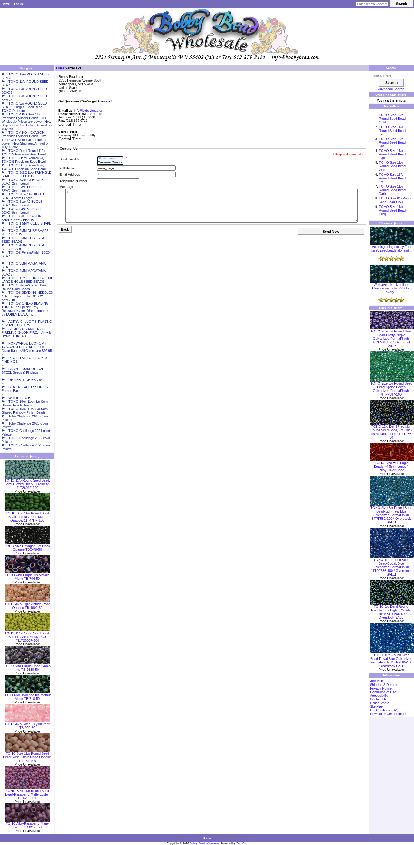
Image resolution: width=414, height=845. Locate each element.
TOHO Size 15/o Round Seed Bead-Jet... (393, 178)
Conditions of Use (383, 692)
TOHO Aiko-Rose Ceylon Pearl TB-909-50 (27, 726)
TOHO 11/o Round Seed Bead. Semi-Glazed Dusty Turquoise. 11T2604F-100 (27, 484)
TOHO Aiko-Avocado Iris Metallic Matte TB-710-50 (27, 696)
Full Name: (67, 168)
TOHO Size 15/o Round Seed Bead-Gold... (393, 118)
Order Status (379, 703)
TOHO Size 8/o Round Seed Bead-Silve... (395, 200)
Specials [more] (391, 307)
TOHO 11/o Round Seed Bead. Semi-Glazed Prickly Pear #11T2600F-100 (27, 636)
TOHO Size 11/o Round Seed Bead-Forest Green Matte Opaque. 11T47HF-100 (27, 516)
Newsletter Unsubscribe (388, 714)
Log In (18, 3)
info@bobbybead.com (89, 110)
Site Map (376, 706)
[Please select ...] (110, 159)
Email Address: (70, 174)
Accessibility (379, 695)
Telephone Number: (73, 181)
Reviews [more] (391, 223)
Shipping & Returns (384, 684)
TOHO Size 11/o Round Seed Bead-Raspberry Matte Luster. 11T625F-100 (27, 794)
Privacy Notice (381, 688)
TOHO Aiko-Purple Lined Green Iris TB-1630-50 (27, 667)
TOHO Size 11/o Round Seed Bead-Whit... (393, 166)
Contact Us (378, 699)
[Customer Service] (110, 163)
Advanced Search (391, 89)
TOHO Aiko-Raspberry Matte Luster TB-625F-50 (27, 825)
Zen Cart (242, 843)
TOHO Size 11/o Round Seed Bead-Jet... (393, 130)
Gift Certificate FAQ (384, 710)
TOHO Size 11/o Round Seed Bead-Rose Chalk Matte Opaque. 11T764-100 (27, 757)
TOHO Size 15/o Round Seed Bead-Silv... (393, 142)
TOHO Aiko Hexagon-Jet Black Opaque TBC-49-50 (27, 547)
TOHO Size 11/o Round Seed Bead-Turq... (393, 210)
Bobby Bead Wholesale (204, 843)
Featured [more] (27, 456)
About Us (377, 681)
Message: (66, 187)
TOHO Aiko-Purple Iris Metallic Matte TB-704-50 (27, 576)
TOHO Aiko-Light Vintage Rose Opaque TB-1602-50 (27, 606)
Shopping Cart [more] (391, 94)
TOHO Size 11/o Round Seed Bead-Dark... (393, 190)
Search (391, 68)
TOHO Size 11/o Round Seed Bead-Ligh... (393, 154)
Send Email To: (70, 159)
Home (6, 3)
